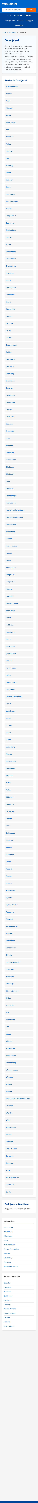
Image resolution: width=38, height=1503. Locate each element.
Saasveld (9, 933)
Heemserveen (11, 546)
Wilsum (9, 1134)
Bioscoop (7, 1262)
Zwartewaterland (12, 1177)
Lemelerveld (10, 711)
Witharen (9, 1142)
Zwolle (8, 1192)
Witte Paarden (11, 1149)
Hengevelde (10, 582)
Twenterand (10, 1020)
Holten (8, 618)
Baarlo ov (9, 151)
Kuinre (8, 675)
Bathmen (9, 180)
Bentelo (9, 209)
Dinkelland (10, 417)
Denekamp (10, 374)
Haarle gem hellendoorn (15, 510)
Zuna (8, 1170)
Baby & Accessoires (11, 1249)
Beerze (8, 187)
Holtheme (10, 625)
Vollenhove (10, 1048)
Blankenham (11, 230)
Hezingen (9, 596)
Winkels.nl (9, 4)
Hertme (9, 589)
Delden (9, 352)
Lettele (8, 718)
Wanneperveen (12, 1070)
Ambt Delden (11, 122)
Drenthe (7, 1283)
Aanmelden (19, 26)
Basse (8, 173)
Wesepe (9, 1091)
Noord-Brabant (10, 1309)
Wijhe (8, 1120)
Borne (8, 244)
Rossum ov (10, 912)
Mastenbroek (11, 761)
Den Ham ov (11, 359)
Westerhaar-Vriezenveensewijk (18, 1099)
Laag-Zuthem (11, 682)
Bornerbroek (11, 252)
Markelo (9, 754)
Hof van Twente (12, 603)
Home (9, 15)
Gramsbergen (11, 496)
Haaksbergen (11, 503)
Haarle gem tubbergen (14, 517)
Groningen (8, 1300)
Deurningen (10, 381)
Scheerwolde (11, 948)
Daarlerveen (10, 309)
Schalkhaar (10, 941)
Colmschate (10, 295)
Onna (8, 826)
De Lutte (9, 323)
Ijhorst (8, 639)
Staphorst (10, 977)
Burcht (8, 280)
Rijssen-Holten (12, 905)
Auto (6, 1240)
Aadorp (9, 94)
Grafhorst (10, 488)
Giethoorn (10, 474)
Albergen (9, 108)
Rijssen (9, 898)
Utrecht (7, 1318)
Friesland (7, 1292)
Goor (8, 481)
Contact (20, 21)
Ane (7, 130)
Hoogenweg (11, 632)
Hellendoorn (11, 567)
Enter (8, 438)
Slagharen (10, 969)
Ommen (9, 819)
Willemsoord (11, 1127)
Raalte (8, 862)
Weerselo (9, 1077)
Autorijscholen (9, 1245)
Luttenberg (10, 747)
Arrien (8, 144)
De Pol (8, 331)
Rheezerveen (11, 890)
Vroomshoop (11, 1063)
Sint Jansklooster (13, 962)
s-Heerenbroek (12, 926)
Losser (8, 733)
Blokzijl (9, 237)
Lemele (9, 704)
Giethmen (10, 467)
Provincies (18, 15)
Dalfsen (9, 316)
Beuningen (10, 223)
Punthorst (10, 855)
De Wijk (9, 338)
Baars (8, 158)
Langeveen (10, 689)
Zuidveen (9, 1163)
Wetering (9, 1106)
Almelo (8, 115)
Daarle (8, 302)
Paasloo (9, 847)
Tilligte (8, 998)
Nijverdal (9, 776)
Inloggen (29, 21)
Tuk (7, 1012)
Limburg (7, 1305)
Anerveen (9, 137)
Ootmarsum (10, 833)
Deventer (9, 388)
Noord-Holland (10, 1313)
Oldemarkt (10, 797)
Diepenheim (10, 395)
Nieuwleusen (11, 768)
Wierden (9, 1113)
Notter (8, 783)
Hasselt (9, 539)
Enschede (10, 431)
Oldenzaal (10, 804)
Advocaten (8, 1232)
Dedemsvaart (11, 345)
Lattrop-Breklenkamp (14, 697)
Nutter (8, 790)
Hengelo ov (10, 575)
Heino (8, 560)
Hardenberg (10, 532)
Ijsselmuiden (11, 654)
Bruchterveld (11, 266)
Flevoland (7, 1287)
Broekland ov (11, 259)
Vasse (8, 1034)
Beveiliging (8, 1258)
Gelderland (8, 1296)
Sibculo (9, 955)
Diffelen (9, 410)
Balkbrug (9, 166)
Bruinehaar (10, 273)
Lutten (8, 740)
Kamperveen (11, 668)
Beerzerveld (10, 194)
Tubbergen (10, 1005)
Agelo (8, 101)
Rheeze (9, 883)
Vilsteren (9, 1041)
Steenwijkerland (12, 991)
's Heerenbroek (12, 87)
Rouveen (9, 919)
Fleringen (9, 445)
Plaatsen (28, 15)
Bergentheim (11, 216)
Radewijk (9, 869)
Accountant (8, 1227)
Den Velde (10, 366)
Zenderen (9, 1156)
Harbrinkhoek (11, 524)
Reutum (9, 876)
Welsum (9, 1084)
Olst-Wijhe (10, 811)
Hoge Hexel (10, 611)
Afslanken (8, 1236)
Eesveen (9, 424)
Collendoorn (11, 288)
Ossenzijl (9, 840)
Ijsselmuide (10, 646)
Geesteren (10, 453)
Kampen (9, 661)
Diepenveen (10, 402)
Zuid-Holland (9, 1326)
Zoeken (31, 9)
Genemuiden (11, 460)
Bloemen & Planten (11, 1266)
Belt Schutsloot (12, 201)
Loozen (9, 725)
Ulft (7, 1027)
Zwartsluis (10, 1185)
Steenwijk (10, 984)
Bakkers (7, 1253)
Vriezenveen (11, 1055)
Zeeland (7, 1322)
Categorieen (10, 21)
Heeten (9, 553)
